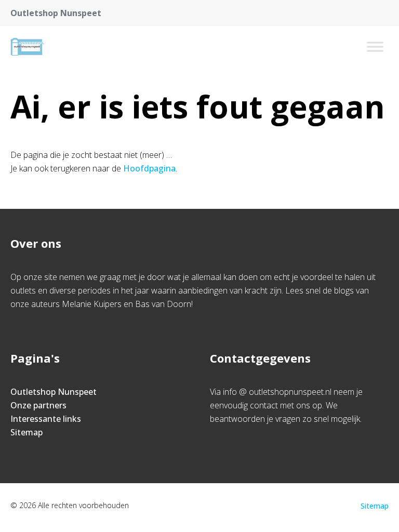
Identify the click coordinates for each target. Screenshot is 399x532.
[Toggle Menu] (375, 46)
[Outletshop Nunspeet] (27, 46)
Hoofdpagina (149, 168)
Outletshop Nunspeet (53, 391)
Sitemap (26, 432)
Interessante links (45, 418)
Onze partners (38, 405)
